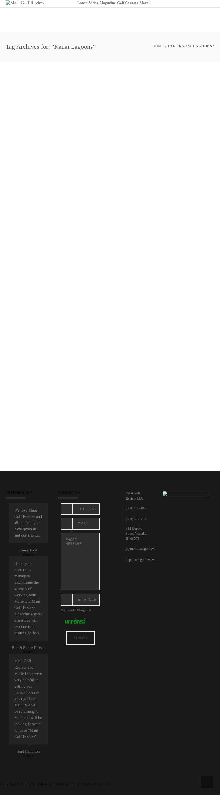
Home (158, 46)
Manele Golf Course (71, 244)
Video (93, 3)
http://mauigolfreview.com (143, 560)
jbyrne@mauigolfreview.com (145, 549)
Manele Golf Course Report (41, 405)
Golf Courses (127, 3)
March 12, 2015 (19, 244)
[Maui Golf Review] (25, 2)
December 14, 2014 (21, 412)
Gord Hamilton (28, 751)
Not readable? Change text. (76, 610)
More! (145, 3)
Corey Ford (28, 550)
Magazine (108, 3)
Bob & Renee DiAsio (28, 647)
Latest (82, 3)
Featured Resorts (43, 244)
